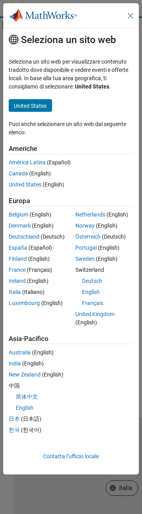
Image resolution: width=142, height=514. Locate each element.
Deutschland (24, 236)
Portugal (86, 248)
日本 (14, 419)
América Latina (27, 162)
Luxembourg (24, 303)
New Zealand (25, 374)
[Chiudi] (130, 15)
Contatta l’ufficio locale (71, 456)
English (91, 292)
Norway (85, 225)
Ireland (17, 281)
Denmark (20, 225)
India (15, 363)
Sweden (85, 259)
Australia (20, 352)
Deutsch (92, 281)
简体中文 (27, 397)
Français (92, 303)
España (18, 248)
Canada (18, 173)
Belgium (18, 214)
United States (25, 184)
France (17, 270)
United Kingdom (94, 314)
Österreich (88, 236)
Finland (18, 259)
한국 (14, 430)
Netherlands (90, 214)
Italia (15, 292)
